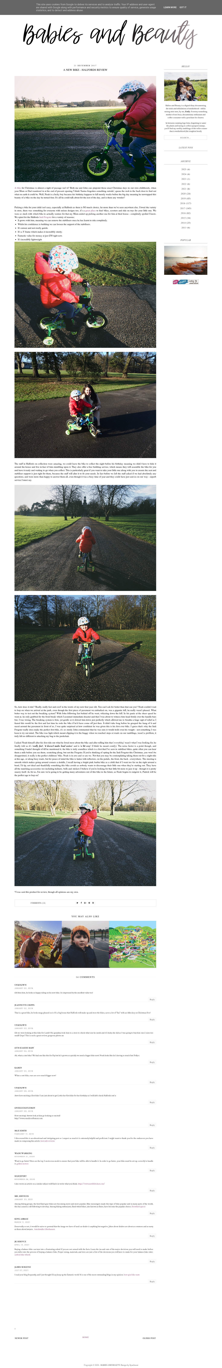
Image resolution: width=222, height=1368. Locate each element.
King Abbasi (21, 1219)
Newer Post (21, 1338)
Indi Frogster (45, 217)
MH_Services (21, 1196)
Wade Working (23, 1153)
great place (90, 210)
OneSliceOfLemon (24, 1108)
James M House (22, 1267)
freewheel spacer (138, 1206)
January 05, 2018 (23, 1071)
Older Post (149, 1338)
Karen (18, 1067)
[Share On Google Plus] (85, 903)
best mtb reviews (48, 1141)
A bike (17, 187)
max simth (20, 1130)
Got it (183, 7)
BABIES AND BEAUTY (110, 1365)
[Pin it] (89, 903)
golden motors (22, 1163)
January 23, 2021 (23, 1199)
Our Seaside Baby (24, 1048)
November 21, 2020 (24, 1157)
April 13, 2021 (21, 1245)
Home (85, 1337)
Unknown (20, 985)
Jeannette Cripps (24, 1005)
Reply (152, 999)
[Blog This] (93, 903)
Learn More (170, 7)
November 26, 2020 (24, 1179)
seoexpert (20, 1176)
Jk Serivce (20, 1241)
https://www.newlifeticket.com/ (91, 1183)
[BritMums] (185, 282)
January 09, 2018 (23, 1091)
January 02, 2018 (23, 988)
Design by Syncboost (129, 1365)
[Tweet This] (77, 903)
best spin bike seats (132, 1274)
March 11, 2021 (22, 1222)
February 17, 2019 (24, 1134)
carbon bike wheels (22, 1254)
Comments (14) (38, 903)
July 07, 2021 (21, 1270)
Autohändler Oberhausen (44, 1229)
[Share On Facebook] (81, 903)
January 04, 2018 (23, 1051)
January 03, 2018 (23, 1028)
